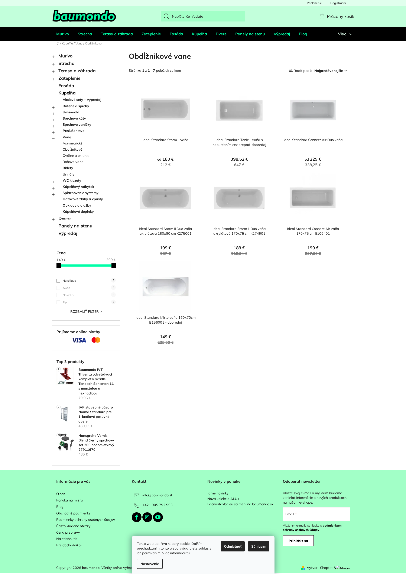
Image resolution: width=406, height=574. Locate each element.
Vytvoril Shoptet (320, 567)
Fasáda (66, 85)
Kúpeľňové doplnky (78, 211)
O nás (60, 494)
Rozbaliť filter (84, 311)
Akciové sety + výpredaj (82, 99)
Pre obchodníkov (69, 545)
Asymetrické (72, 143)
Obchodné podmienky (73, 513)
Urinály (68, 174)
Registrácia (338, 3)
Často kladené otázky (73, 526)
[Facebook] (137, 517)
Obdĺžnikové (72, 149)
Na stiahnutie (67, 539)
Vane (67, 137)
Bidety (68, 168)
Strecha (66, 63)
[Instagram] (147, 517)
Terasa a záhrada (77, 70)
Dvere (64, 218)
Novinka (88, 295)
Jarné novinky (218, 493)
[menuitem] (62, 34)
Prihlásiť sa (298, 541)
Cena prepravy (68, 532)
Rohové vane (73, 162)
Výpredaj (67, 233)
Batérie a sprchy (76, 106)
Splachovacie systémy (80, 193)
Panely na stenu (75, 225)
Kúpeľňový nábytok (78, 186)
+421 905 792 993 (157, 505)
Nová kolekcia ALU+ (223, 499)
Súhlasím (258, 546)
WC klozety (72, 180)
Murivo (65, 56)
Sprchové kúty (74, 118)
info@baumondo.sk (157, 495)
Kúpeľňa (67, 93)
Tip (88, 302)
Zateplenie (69, 78)
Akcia (88, 288)
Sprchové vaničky (77, 124)
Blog (60, 506)
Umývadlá (71, 112)
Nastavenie (149, 564)
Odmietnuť (232, 546)
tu (188, 553)
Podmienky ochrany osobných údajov (85, 519)
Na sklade (88, 281)
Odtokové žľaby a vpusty (83, 199)
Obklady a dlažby (77, 205)
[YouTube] (158, 517)
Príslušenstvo (73, 131)
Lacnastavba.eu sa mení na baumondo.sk (240, 504)
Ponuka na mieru (69, 500)
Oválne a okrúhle (76, 155)
